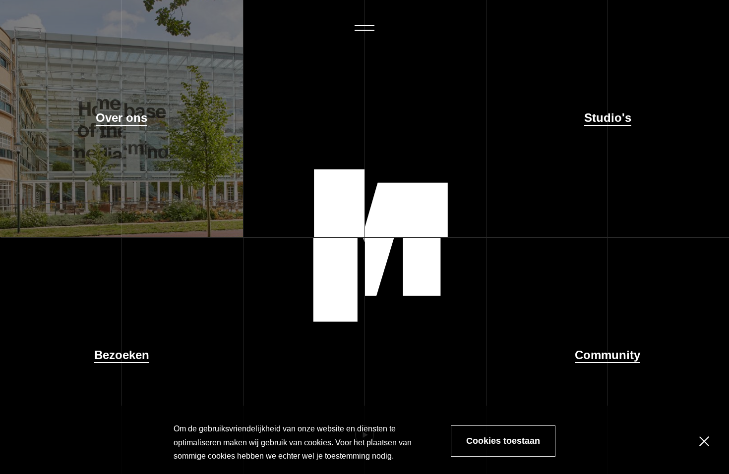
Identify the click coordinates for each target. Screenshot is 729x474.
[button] (364, 28)
